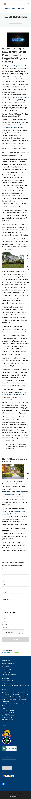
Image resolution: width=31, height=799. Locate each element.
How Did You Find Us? (9, 613)
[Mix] (14, 652)
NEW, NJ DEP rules (22, 97)
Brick (4, 315)
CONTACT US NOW (15, 22)
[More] (18, 652)
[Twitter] (5, 652)
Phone (4, 592)
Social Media (7, 618)
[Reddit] (7, 652)
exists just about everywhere (12, 394)
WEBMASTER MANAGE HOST (16, 796)
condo (4, 491)
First (3, 575)
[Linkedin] (9, 652)
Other (5, 624)
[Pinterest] (10, 652)
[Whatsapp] (16, 652)
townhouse (9, 494)
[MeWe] (12, 652)
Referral (6, 621)
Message (5, 599)
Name (4, 569)
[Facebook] (3, 652)
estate (18, 491)
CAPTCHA (5, 627)
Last (3, 581)
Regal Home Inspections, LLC (15, 66)
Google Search (8, 616)
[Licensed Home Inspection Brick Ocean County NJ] (14, 4)
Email (4, 584)
